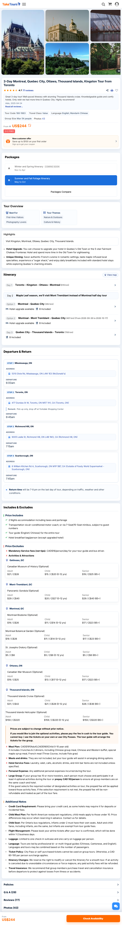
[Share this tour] (107, 90)
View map (112, 275)
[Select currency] (29, 126)
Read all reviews (14, 106)
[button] (61, 192)
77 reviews (28, 90)
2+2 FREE (9, 131)
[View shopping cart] (110, 4)
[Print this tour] (112, 90)
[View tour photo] (22, 42)
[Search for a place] (103, 4)
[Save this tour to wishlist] (116, 90)
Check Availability (93, 918)
